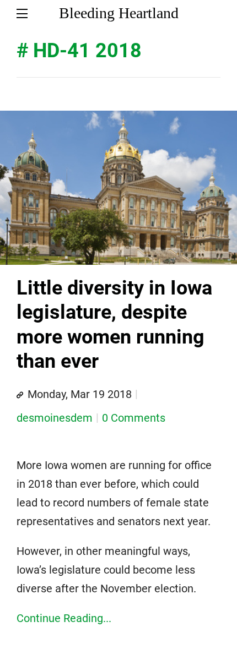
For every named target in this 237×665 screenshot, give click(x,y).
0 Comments (133, 417)
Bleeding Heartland (119, 12)
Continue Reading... (64, 618)
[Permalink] (20, 395)
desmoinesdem (55, 417)
